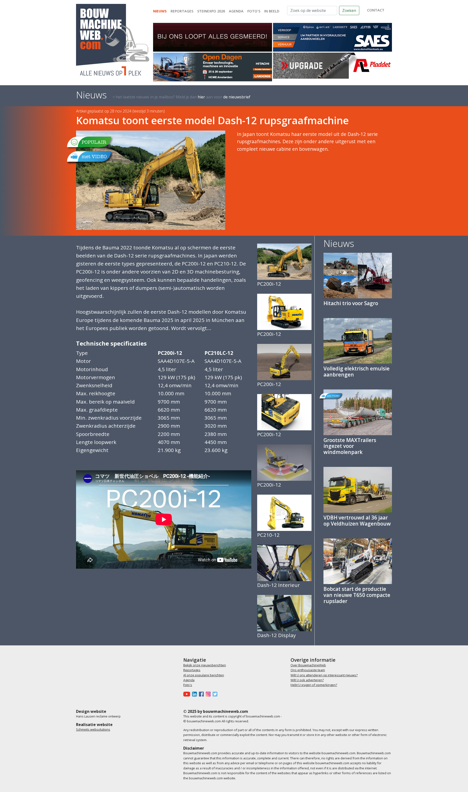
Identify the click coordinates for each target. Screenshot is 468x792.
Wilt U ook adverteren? (307, 680)
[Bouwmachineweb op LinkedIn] (195, 694)
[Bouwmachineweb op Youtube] (187, 694)
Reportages (182, 11)
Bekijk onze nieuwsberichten (204, 665)
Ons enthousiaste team (308, 670)
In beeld (271, 11)
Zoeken (349, 10)
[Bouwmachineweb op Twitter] (216, 694)
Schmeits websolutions (93, 729)
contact (375, 10)
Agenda (236, 11)
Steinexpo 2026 (211, 11)
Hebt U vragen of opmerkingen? (314, 685)
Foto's (253, 11)
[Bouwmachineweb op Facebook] (202, 694)
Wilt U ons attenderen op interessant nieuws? (324, 675)
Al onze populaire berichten (203, 675)
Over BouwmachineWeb (308, 665)
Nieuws (160, 11)
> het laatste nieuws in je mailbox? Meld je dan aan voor (181, 97)
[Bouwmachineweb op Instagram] (209, 694)
